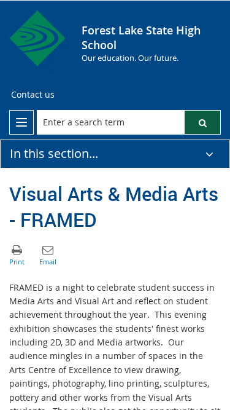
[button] (202, 122)
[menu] (21, 122)
